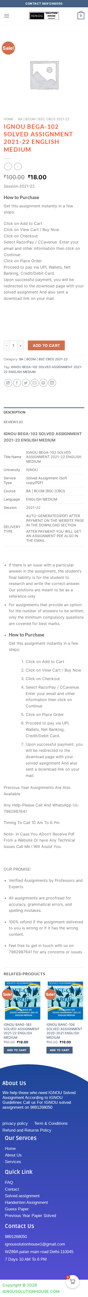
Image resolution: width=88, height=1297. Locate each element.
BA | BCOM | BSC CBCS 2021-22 (43, 119)
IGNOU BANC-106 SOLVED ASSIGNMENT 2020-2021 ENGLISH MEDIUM (64, 1031)
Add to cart (46, 345)
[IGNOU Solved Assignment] (44, 16)
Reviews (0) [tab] (13, 422)
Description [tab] (14, 412)
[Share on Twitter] (26, 383)
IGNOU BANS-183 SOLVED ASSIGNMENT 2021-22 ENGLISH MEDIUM (22, 1031)
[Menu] (7, 16)
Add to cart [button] (17, 1050)
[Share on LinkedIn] (52, 383)
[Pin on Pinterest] (43, 383)
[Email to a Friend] (35, 383)
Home (8, 119)
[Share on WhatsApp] (8, 383)
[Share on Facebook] (17, 383)
